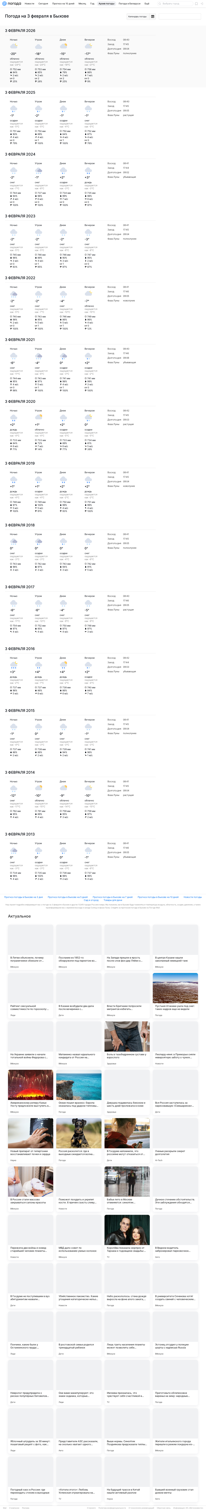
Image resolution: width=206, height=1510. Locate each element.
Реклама (25, 1508)
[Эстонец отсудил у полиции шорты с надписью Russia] (175, 1334)
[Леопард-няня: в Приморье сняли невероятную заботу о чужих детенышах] (175, 1044)
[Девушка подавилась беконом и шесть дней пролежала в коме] (127, 1092)
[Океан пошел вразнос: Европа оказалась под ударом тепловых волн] (78, 1092)
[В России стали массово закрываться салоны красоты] (30, 1189)
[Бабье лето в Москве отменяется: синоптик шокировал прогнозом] (127, 1189)
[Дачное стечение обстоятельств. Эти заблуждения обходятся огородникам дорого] (175, 1189)
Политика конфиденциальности (112, 1508)
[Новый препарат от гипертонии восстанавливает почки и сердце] (30, 1140)
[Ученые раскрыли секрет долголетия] (175, 1140)
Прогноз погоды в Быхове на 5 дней (68, 897)
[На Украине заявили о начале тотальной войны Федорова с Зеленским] (30, 1044)
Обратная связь (164, 1508)
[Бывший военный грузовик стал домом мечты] (175, 1479)
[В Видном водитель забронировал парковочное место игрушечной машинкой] (175, 1237)
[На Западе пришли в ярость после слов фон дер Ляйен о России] (127, 947)
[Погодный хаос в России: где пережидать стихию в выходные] (30, 1479)
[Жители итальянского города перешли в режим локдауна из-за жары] (175, 1431)
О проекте (91, 1508)
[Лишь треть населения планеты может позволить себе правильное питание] (127, 1334)
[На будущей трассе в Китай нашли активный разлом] (127, 1479)
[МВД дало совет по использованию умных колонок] (78, 1237)
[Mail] (4, 3)
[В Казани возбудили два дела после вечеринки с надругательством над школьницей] (78, 995)
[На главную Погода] (14, 3)
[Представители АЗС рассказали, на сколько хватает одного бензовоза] (78, 1431)
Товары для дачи (113, 900)
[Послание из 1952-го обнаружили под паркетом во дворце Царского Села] (78, 947)
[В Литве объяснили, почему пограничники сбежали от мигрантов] (30, 947)
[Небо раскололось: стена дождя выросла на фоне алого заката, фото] (127, 1286)
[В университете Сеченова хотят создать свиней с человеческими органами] (175, 1286)
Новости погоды (193, 897)
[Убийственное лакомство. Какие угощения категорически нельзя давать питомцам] (78, 1286)
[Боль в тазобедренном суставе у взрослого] (127, 1044)
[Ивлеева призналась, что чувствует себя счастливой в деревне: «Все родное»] (127, 1382)
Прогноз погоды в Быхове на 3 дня (23, 897)
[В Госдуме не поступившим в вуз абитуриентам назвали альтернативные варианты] (30, 1286)
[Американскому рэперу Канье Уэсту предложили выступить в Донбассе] (30, 1092)
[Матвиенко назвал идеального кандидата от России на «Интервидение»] (78, 1044)
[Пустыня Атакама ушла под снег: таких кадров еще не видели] (175, 995)
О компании (14, 1508)
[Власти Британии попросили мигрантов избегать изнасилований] (127, 995)
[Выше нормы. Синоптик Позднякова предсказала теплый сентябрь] (127, 1431)
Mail (4, 1508)
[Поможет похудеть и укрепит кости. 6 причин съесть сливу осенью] (78, 1189)
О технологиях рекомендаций (141, 1508)
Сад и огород (91, 900)
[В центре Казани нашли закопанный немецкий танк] (175, 947)
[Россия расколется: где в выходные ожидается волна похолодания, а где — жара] (78, 1140)
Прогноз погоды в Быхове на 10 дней (158, 897)
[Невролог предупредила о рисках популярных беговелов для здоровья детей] (30, 1382)
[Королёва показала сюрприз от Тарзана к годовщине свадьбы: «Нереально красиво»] (127, 1237)
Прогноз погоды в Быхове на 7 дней (113, 897)
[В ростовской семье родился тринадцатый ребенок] (78, 1334)
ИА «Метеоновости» (194, 1508)
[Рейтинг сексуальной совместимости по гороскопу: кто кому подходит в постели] (30, 995)
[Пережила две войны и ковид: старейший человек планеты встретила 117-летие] (30, 1237)
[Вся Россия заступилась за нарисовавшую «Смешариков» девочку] (175, 1092)
